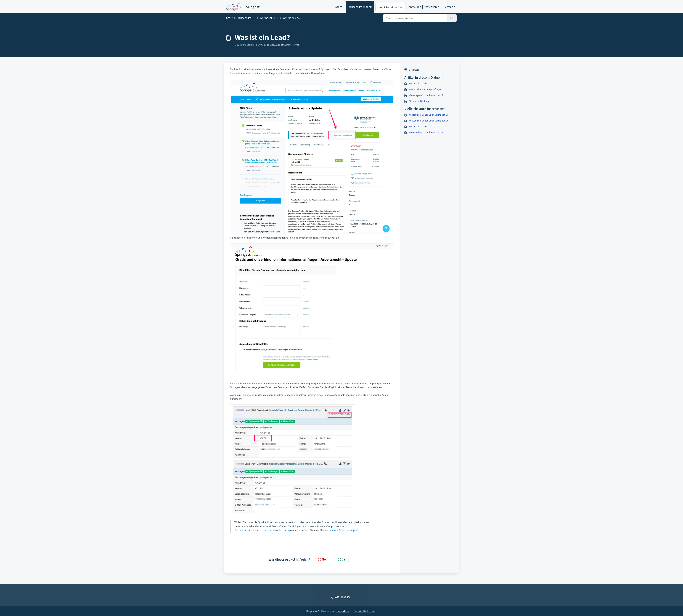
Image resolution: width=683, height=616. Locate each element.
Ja (343, 559)
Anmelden (415, 7)
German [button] (448, 7)
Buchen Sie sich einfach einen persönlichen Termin (263, 530)
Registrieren (431, 7)
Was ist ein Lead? (418, 83)
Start (338, 7)
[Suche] (452, 18)
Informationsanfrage (260, 69)
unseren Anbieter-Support (343, 530)
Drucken (414, 69)
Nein (325, 559)
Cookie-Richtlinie (364, 611)
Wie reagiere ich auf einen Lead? (426, 95)
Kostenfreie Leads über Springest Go (429, 114)
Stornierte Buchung (419, 101)
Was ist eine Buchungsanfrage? (425, 89)
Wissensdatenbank (360, 7)
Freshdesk (343, 611)
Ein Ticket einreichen (390, 7)
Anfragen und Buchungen (298, 18)
